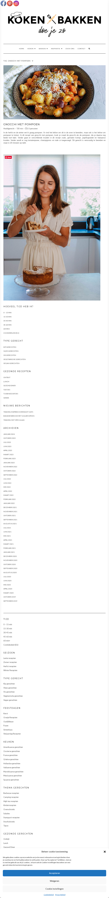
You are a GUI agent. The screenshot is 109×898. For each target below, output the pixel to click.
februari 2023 (9, 458)
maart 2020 (8, 593)
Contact (81, 49)
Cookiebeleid (49, 895)
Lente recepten (9, 658)
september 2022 (10, 475)
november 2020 (10, 560)
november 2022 (10, 467)
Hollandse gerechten (11, 763)
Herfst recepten (9, 666)
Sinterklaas (7, 730)
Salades (6, 813)
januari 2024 (9, 434)
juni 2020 (7, 581)
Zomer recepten (10, 662)
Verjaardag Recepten (12, 734)
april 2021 (7, 540)
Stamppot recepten (11, 817)
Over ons (70, 49)
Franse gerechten (10, 755)
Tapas (5, 825)
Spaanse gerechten (11, 780)
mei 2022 (7, 487)
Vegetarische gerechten (14, 359)
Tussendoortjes (10, 394)
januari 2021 (9, 552)
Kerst (5, 713)
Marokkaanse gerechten (13, 771)
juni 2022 (7, 483)
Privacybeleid (60, 895)
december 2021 (10, 507)
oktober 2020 (9, 564)
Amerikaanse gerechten (13, 747)
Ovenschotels (9, 809)
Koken (31, 49)
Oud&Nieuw (8, 721)
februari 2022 (9, 499)
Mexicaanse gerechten (12, 775)
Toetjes (6, 390)
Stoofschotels (9, 821)
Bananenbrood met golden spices (18, 416)
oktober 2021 (9, 515)
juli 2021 (7, 528)
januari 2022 (9, 503)
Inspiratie (56, 49)
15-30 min (7, 317)
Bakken (42, 49)
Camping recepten (11, 797)
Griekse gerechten (10, 759)
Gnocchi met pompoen (21, 124)
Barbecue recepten (11, 793)
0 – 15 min (7, 312)
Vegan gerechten (11, 363)
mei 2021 (7, 536)
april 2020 (7, 589)
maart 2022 (8, 495)
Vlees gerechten (10, 351)
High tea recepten (10, 801)
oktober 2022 (9, 471)
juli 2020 (7, 577)
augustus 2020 (10, 572)
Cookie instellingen (54, 888)
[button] (104, 851)
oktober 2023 (9, 438)
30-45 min (7, 321)
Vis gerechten (9, 355)
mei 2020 (7, 585)
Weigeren (54, 881)
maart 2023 (8, 454)
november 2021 (10, 511)
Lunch (6, 381)
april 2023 (7, 450)
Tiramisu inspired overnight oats (18, 412)
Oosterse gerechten (11, 751)
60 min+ (6, 329)
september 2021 (10, 520)
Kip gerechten (9, 347)
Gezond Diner (9, 385)
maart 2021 (8, 544)
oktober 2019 (9, 597)
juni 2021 (7, 532)
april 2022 (7, 491)
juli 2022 (7, 479)
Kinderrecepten (9, 805)
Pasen (5, 725)
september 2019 (10, 601)
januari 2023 (9, 463)
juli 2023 (7, 442)
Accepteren (54, 873)
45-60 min (7, 325)
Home (21, 49)
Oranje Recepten (10, 717)
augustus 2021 (10, 524)
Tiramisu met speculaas (13, 420)
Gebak (6, 398)
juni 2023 (7, 446)
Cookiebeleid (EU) (11, 333)
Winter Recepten (10, 670)
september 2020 (10, 568)
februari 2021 (9, 548)
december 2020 (10, 556)
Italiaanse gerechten (11, 767)
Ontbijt (6, 377)
